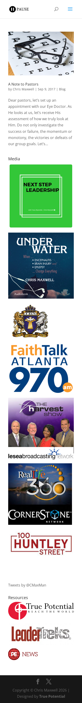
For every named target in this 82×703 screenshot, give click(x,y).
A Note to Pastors (23, 84)
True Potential (52, 696)
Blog (62, 89)
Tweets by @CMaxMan (27, 585)
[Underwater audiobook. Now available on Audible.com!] (41, 297)
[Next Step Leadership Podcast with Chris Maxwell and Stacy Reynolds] (41, 227)
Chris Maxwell (23, 89)
